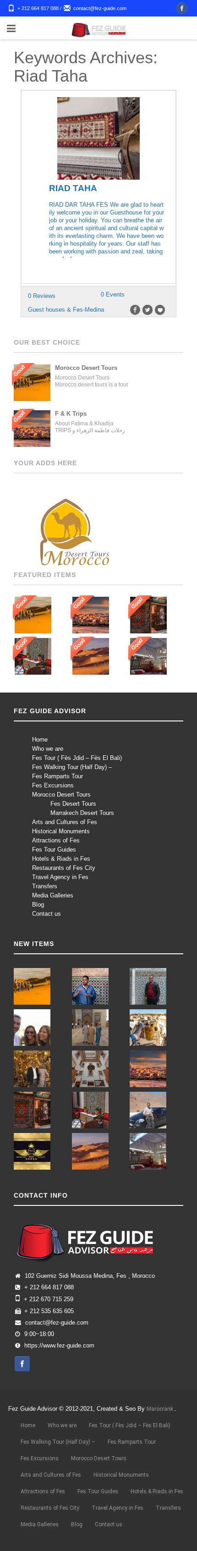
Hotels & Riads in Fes (61, 858)
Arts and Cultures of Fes (64, 822)
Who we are (47, 748)
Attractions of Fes (56, 840)
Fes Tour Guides (54, 849)
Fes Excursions (53, 785)
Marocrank (161, 1409)
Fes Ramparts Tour (57, 776)
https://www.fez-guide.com (59, 1345)
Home (40, 739)
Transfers (44, 886)
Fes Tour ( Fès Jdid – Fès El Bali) (77, 757)
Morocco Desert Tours (61, 794)
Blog (38, 904)
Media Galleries (52, 895)
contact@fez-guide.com (99, 8)
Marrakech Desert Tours (82, 812)
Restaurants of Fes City (63, 867)
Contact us (46, 913)
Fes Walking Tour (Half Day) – (72, 767)
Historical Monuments (61, 831)
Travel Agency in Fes (60, 877)
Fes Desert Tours (73, 803)
